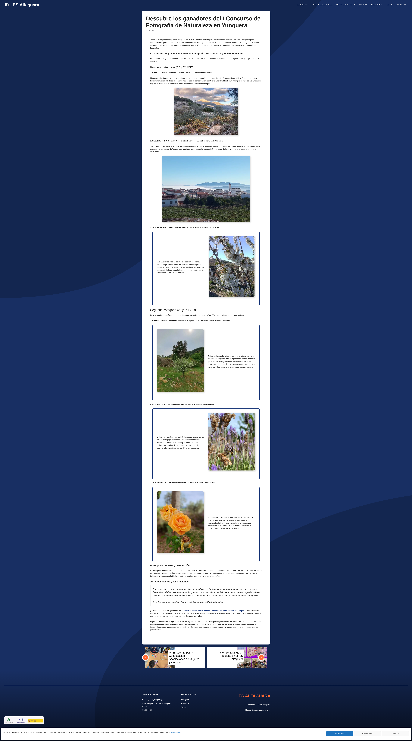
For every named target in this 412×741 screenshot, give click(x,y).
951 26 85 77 (147, 710)
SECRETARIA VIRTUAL (322, 5)
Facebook (185, 703)
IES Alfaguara (25, 4)
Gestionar (395, 734)
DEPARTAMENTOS (344, 5)
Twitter (184, 707)
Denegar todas (367, 734)
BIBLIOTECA (376, 5)
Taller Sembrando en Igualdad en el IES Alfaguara (230, 655)
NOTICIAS (363, 5)
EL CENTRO (301, 5)
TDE (387, 5)
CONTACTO (401, 5)
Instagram (185, 700)
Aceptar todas (340, 734)
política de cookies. (176, 732)
